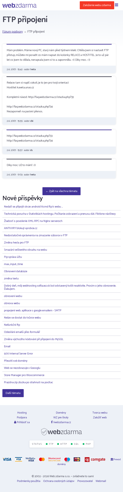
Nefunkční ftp (12, 325)
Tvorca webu (99, 412)
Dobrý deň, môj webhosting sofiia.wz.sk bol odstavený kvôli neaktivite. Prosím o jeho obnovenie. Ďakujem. (60, 287)
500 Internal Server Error (18, 353)
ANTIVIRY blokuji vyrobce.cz (20, 228)
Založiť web (100, 417)
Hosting (22, 412)
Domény (61, 412)
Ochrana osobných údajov (58, 481)
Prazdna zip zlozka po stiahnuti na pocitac (28, 382)
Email (7, 346)
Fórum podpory (12, 31)
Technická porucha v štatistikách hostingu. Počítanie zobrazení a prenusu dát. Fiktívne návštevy (60, 213)
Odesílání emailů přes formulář (22, 332)
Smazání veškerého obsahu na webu (25, 249)
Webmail (101, 481)
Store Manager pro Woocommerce (24, 375)
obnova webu (12, 303)
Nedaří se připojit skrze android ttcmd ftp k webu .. (33, 206)
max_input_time (13, 264)
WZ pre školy (60, 417)
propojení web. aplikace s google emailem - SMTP (32, 310)
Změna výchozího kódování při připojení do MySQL (33, 339)
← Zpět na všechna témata (61, 191)
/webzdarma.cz (62, 422)
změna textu (11, 278)
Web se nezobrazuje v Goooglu (22, 368)
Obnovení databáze (15, 271)
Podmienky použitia (28, 481)
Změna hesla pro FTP (16, 242)
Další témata (13, 393)
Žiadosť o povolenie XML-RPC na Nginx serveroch (33, 221)
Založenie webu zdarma (97, 5)
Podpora (22, 417)
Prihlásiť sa (23, 422)
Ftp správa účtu (13, 257)
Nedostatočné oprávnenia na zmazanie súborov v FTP (35, 235)
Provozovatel (85, 481)
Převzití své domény (15, 360)
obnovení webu (13, 296)
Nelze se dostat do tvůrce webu (22, 317)
